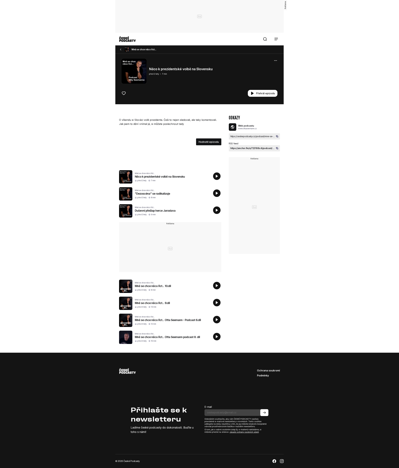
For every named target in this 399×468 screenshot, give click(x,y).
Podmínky (263, 375)
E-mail (208, 406)
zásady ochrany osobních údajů (244, 432)
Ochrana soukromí (268, 370)
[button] (265, 39)
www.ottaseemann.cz (247, 128)
